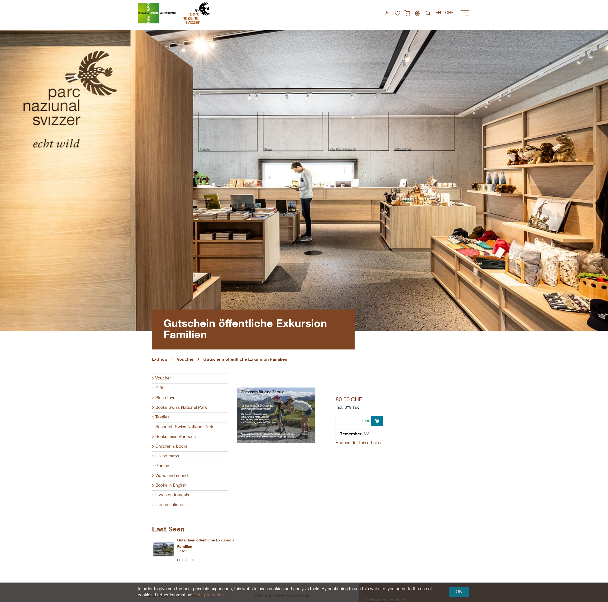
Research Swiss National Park (184, 427)
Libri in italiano (169, 505)
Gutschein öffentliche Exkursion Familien (245, 360)
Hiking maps (167, 456)
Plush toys (165, 398)
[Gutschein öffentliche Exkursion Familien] (163, 549)
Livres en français (172, 495)
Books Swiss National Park (181, 408)
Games (162, 466)
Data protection (209, 595)
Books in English (171, 485)
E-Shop (159, 360)
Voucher (185, 360)
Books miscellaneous (175, 437)
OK (459, 592)
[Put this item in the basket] (377, 421)
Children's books (171, 447)
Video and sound (171, 476)
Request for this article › (358, 443)
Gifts (159, 388)
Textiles (162, 417)
